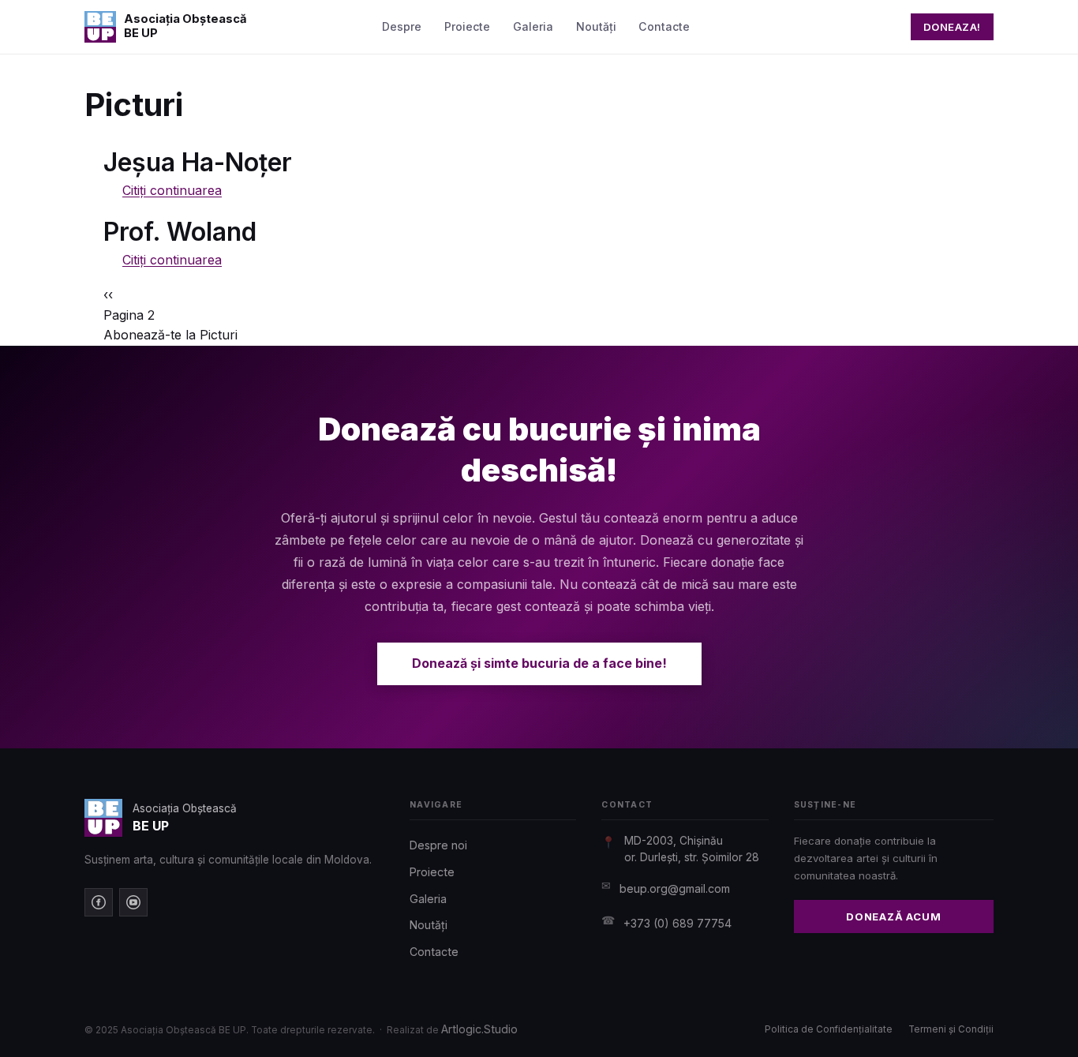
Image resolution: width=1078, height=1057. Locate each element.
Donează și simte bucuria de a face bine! (539, 663)
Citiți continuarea (172, 190)
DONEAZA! (952, 27)
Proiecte (467, 26)
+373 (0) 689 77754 (677, 923)
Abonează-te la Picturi (170, 335)
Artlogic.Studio (479, 1029)
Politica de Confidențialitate (829, 1029)
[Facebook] (98, 902)
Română (858, 26)
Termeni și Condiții (951, 1029)
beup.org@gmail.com (674, 888)
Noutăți (596, 26)
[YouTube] (133, 902)
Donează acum (893, 916)
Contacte (664, 26)
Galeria (533, 26)
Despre (401, 26)
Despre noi (438, 845)
